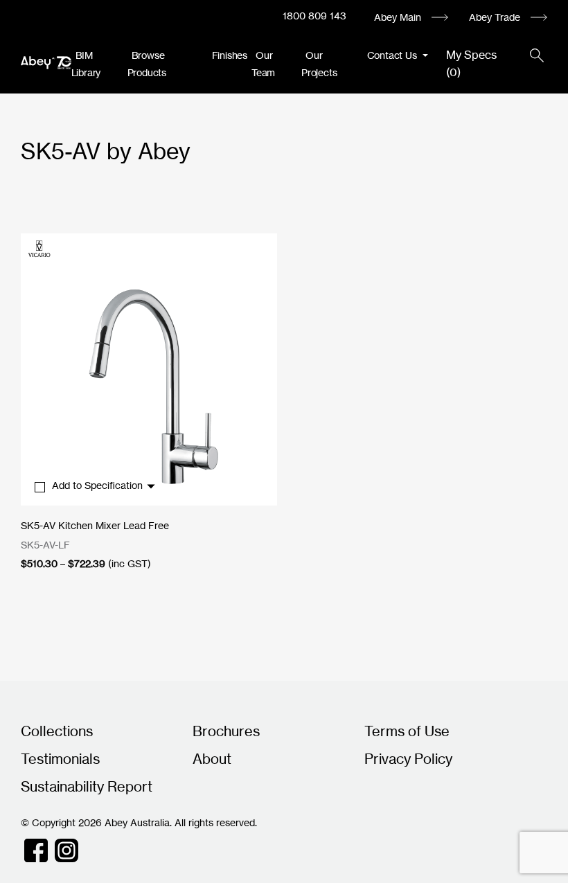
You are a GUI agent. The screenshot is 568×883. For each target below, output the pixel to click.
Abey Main (397, 17)
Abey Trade (494, 17)
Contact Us (393, 55)
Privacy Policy (408, 758)
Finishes (229, 55)
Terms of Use (407, 731)
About (212, 758)
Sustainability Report (86, 786)
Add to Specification (98, 485)
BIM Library (86, 63)
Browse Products (146, 63)
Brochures (226, 731)
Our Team (263, 63)
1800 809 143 (314, 15)
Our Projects (319, 63)
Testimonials (60, 758)
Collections (57, 731)
